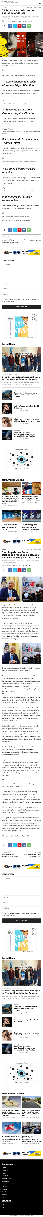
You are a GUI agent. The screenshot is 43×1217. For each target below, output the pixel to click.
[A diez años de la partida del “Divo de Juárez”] (7, 408)
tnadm (8, 21)
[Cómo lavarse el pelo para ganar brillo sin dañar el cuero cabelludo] (7, 422)
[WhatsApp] (29, 26)
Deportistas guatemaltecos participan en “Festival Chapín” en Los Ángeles (21, 378)
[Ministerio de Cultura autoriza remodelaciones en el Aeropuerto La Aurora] (11, 516)
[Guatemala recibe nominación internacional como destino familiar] (7, 395)
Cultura (4, 7)
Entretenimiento (18, 404)
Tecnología (17, 430)
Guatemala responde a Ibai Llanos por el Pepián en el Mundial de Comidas (31, 498)
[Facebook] (10, 26)
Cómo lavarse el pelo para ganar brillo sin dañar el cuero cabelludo (27, 420)
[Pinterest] (20, 26)
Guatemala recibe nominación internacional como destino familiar (25, 395)
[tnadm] (3, 21)
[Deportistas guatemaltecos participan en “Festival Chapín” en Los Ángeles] (21, 359)
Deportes (4, 374)
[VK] (24, 26)
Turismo (16, 391)
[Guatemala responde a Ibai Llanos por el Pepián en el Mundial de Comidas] (31, 488)
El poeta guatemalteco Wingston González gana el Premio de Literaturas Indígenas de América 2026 (10, 500)
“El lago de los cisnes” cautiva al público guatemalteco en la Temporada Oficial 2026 (30, 526)
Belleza (16, 417)
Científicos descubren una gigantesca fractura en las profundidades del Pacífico (24, 434)
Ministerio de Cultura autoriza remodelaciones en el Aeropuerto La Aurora (11, 526)
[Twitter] (15, 26)
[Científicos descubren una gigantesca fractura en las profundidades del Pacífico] (7, 435)
